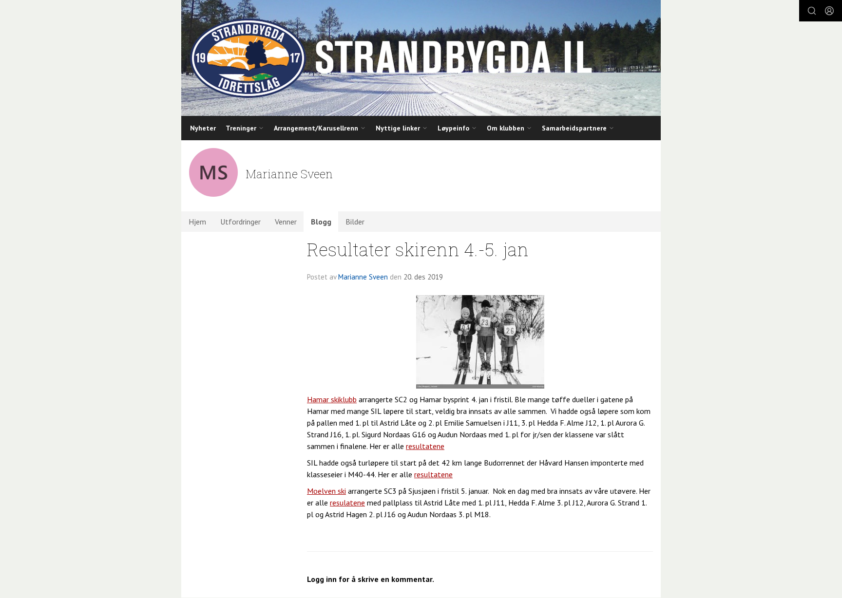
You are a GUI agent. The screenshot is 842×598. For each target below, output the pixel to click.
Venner (286, 221)
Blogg (321, 221)
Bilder (354, 221)
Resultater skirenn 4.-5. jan (418, 249)
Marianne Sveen (363, 276)
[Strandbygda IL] (421, 58)
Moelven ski (326, 491)
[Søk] (812, 10)
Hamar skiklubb (332, 399)
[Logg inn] (829, 10)
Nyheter (203, 128)
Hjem (197, 221)
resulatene (347, 502)
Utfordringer (240, 221)
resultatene (425, 446)
